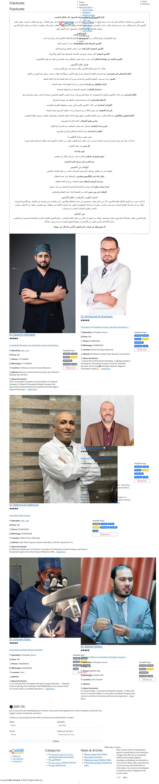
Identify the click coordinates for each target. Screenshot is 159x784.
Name (11, 722)
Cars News (87, 28)
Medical (57, 759)
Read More (32, 389)
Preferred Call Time (65, 731)
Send (56, 741)
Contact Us (83, 38)
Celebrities (87, 25)
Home (81, 2)
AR (80, 44)
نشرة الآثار (86, 20)
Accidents (87, 12)
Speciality (61, 722)
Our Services (84, 36)
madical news (88, 23)
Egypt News (87, 31)
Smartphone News (90, 18)
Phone (12, 731)
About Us (83, 33)
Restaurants (60, 765)
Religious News (89, 15)
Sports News (88, 10)
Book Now (71, 368)
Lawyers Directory (68, 762)
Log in (81, 41)
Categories (83, 5)
